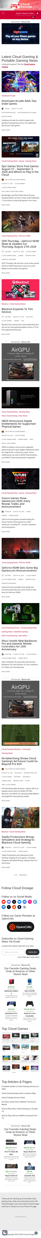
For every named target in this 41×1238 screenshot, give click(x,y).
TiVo (22, 321)
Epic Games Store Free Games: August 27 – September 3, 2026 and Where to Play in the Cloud (20, 170)
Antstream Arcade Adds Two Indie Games (19, 102)
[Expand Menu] (3, 13)
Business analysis (30, 773)
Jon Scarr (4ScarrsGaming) (15, 179)
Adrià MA (8, 511)
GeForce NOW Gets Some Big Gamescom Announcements (20, 569)
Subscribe (32, 952)
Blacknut (5, 304)
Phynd (27, 781)
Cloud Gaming (20, 183)
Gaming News (30, 161)
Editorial (17, 777)
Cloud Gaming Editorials (11, 749)
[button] (4, 1232)
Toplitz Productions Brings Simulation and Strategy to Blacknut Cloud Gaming (18, 839)
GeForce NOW (24, 236)
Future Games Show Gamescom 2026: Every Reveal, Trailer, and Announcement (16, 502)
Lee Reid (8, 251)
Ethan (7, 108)
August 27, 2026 (16, 108)
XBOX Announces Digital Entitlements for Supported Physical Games (19, 423)
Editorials (27, 777)
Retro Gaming (7, 116)
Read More (6, 130)
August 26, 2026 (7, 435)
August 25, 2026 (18, 654)
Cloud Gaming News (10, 161)
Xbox (31, 439)
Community (26, 749)
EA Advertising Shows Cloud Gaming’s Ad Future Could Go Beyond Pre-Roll (20, 761)
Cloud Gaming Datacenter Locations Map (19, 1093)
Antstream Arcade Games (26, 112)
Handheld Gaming (21, 632)
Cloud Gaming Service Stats (13, 1098)
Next (25, 875)
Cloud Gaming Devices (11, 628)
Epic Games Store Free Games (12, 191)
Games (21, 161)
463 (21, 875)
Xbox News (22, 416)
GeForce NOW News (9, 259)
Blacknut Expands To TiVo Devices (17, 310)
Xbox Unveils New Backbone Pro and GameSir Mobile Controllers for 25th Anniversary (19, 645)
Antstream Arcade (8, 96)
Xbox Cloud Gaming (9, 416)
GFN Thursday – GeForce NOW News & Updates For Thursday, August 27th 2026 (20, 243)
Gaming (20, 255)
